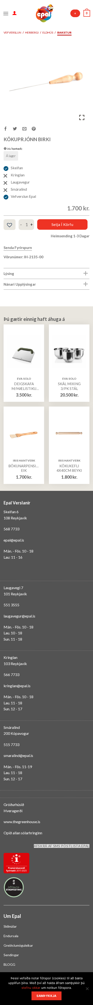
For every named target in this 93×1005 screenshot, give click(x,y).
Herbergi (32, 32)
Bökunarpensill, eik (23, 468)
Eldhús (47, 32)
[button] (9, 225)
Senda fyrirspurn (18, 247)
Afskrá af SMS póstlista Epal (61, 846)
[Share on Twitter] (17, 129)
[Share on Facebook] (8, 129)
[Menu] (6, 13)
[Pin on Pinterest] (36, 129)
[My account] (14, 13)
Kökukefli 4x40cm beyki (69, 468)
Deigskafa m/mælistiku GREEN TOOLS (23, 386)
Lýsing (9, 273)
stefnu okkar (30, 988)
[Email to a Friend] (27, 129)
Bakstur (64, 32)
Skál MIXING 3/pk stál (69, 386)
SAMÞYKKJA (46, 996)
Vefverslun (12, 32)
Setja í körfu (62, 224)
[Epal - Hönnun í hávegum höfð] (44, 13)
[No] (87, 990)
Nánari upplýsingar (20, 284)
